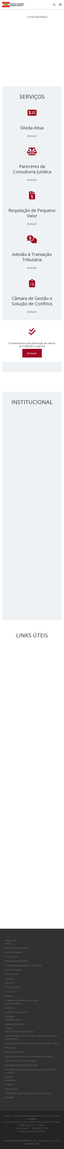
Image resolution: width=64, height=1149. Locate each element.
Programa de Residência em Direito (21, 1000)
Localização (10, 1080)
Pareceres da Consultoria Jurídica (20, 1060)
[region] (32, 50)
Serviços (9, 1028)
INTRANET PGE (32, 1143)
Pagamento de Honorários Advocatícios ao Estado (29, 1056)
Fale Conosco (11, 1089)
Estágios (9, 996)
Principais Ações (12, 987)
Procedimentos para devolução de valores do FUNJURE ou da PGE (30, 1071)
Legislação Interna (13, 1019)
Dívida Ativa (10, 1047)
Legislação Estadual (14, 1024)
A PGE (7, 943)
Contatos (9, 1077)
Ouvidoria (9, 1007)
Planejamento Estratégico (17, 961)
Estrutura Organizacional (16, 948)
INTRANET (9, 1097)
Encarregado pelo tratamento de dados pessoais (28, 1093)
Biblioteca (9, 978)
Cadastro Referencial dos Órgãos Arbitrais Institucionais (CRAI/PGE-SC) (31, 1037)
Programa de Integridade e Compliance (23, 965)
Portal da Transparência (16, 1012)
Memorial (9, 982)
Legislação (10, 1016)
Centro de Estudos (13, 969)
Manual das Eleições (14, 1052)
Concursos (10, 991)
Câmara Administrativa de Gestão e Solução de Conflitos (32, 1043)
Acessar (32, 136)
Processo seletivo (13, 1003)
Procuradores (11, 956)
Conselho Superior (13, 952)
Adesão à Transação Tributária (19, 1031)
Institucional (10, 940)
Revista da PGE (12, 974)
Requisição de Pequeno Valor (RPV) (21, 1065)
